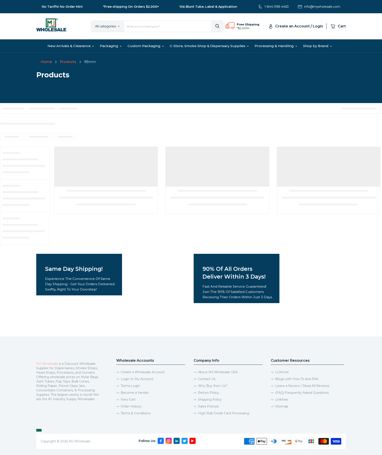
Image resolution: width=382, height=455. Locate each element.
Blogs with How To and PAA (296, 379)
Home (46, 62)
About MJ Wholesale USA (218, 372)
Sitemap (281, 406)
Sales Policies (208, 406)
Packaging (109, 46)
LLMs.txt (282, 372)
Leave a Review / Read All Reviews (302, 386)
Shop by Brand (316, 46)
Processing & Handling (275, 46)
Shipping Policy (210, 399)
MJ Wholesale (47, 364)
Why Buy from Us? (212, 386)
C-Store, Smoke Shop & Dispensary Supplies (208, 46)
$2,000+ (244, 28)
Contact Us (206, 379)
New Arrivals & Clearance (70, 46)
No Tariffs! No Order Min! (62, 7)
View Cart (128, 399)
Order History (131, 406)
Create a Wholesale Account (143, 372)
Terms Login (130, 386)
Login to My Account (137, 379)
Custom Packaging (144, 46)
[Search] (217, 26)
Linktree (281, 399)
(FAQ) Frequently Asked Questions (302, 393)
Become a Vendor (135, 393)
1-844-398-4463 (276, 7)
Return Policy (208, 393)
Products (68, 62)
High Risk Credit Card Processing (223, 413)
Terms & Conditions (136, 413)
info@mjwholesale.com (322, 7)
